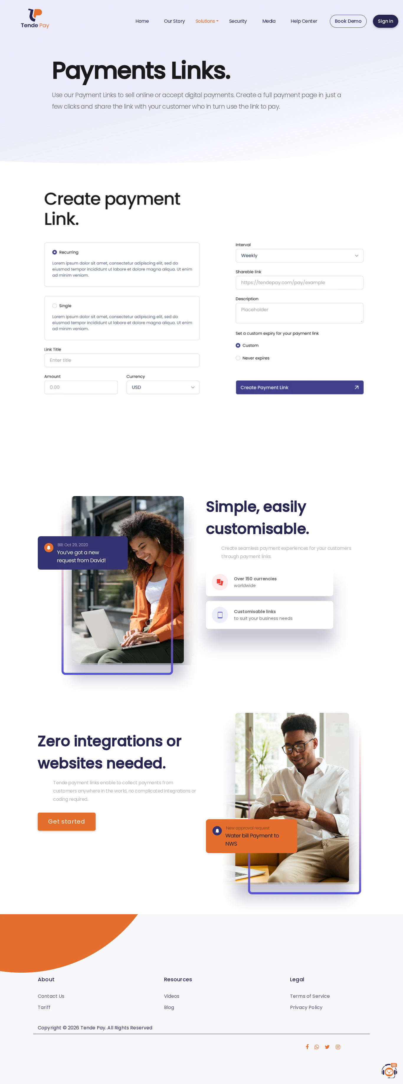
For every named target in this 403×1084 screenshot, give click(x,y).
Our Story (174, 21)
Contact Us (51, 996)
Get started (66, 821)
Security (238, 21)
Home (142, 21)
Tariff (44, 1007)
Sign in (385, 21)
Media (269, 21)
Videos (172, 996)
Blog (169, 1007)
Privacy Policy (306, 1007)
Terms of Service (310, 996)
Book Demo (348, 21)
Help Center (304, 21)
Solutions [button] (205, 21)
